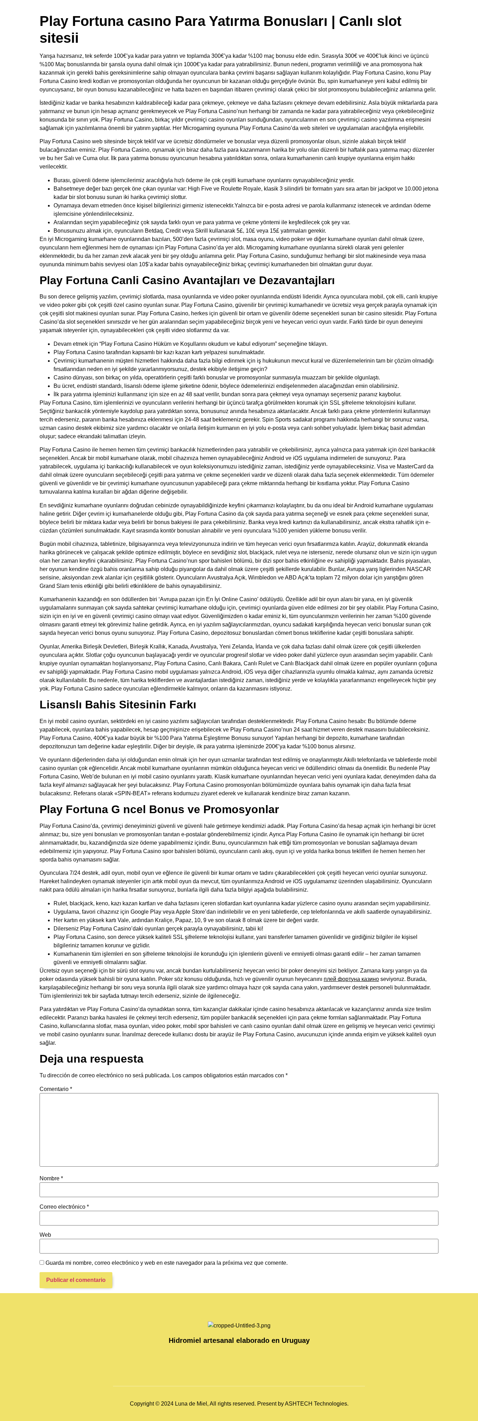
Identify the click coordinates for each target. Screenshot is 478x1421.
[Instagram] (232, 1357)
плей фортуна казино (351, 979)
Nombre (51, 1178)
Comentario (56, 1089)
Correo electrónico (64, 1207)
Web (45, 1235)
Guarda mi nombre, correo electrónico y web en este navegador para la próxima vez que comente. (166, 1263)
